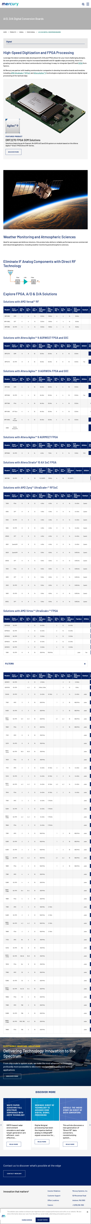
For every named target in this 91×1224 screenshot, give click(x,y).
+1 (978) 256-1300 (78, 1205)
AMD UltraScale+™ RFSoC (20, 73)
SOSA (80, 63)
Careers (50, 1205)
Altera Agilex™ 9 (40, 73)
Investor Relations (54, 1191)
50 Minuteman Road (79, 1196)
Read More (13, 1144)
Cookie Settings (27, 1220)
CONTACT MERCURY (14, 1173)
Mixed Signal (31, 32)
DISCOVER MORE (13, 152)
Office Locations (53, 1200)
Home (5, 32)
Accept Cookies (43, 1220)
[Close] (87, 1211)
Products (13, 32)
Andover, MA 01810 (78, 1200)
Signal (21, 32)
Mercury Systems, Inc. (80, 1191)
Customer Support (54, 1196)
